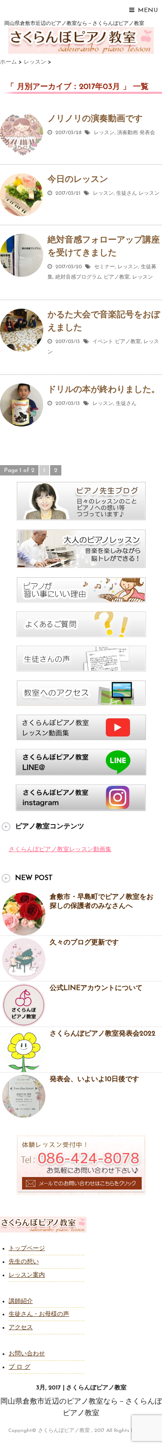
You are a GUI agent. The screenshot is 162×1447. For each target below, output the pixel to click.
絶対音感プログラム (78, 277)
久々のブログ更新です (84, 942)
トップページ (27, 1248)
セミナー (104, 267)
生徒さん (126, 193)
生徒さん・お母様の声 (39, 1314)
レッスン (104, 132)
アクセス (21, 1327)
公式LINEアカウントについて (96, 988)
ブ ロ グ (19, 1367)
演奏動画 (127, 132)
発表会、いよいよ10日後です (94, 1079)
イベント (102, 341)
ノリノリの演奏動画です (95, 119)
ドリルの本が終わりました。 (104, 390)
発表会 (147, 132)
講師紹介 (21, 1301)
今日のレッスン (78, 179)
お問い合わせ (27, 1354)
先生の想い (24, 1262)
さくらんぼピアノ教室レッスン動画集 (60, 849)
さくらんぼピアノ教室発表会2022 (103, 1033)
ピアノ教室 (117, 277)
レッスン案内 (27, 1275)
